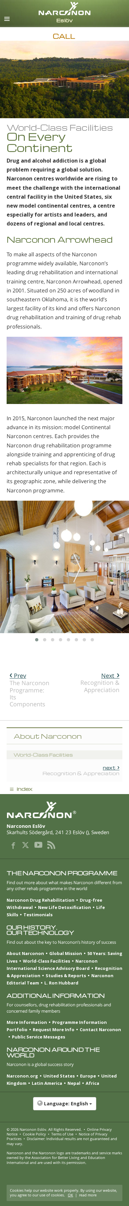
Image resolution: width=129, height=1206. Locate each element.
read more (88, 1194)
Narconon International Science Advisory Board (52, 964)
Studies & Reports (66, 976)
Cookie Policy (34, 1133)
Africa (92, 1083)
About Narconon (25, 953)
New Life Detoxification (64, 907)
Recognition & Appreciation (99, 682)
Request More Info (53, 1029)
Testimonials (38, 915)
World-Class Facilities (46, 961)
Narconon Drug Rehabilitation (40, 900)
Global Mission (65, 953)
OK (70, 1194)
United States (59, 1076)
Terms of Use (62, 1133)
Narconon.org (22, 1076)
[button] (64, 1107)
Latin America (47, 1083)
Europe (88, 1076)
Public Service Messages (38, 1037)
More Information (27, 1022)
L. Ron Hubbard (61, 983)
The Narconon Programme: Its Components (29, 690)
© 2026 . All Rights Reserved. (44, 1129)
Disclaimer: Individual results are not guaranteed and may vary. (62, 1141)
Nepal (73, 1083)
